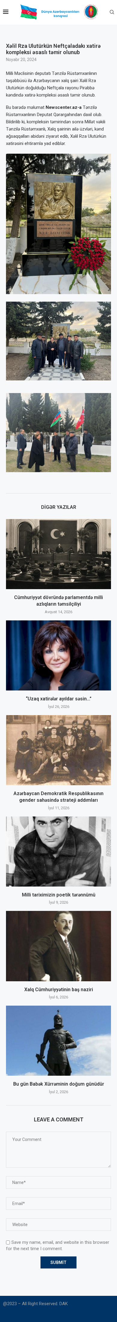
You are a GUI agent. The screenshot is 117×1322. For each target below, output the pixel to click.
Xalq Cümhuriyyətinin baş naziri (58, 989)
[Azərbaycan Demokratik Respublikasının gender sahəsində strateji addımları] (58, 750)
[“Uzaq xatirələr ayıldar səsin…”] (58, 655)
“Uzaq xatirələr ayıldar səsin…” (59, 699)
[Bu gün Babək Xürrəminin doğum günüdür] (58, 1041)
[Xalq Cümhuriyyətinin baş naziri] (58, 946)
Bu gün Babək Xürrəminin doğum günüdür (58, 1084)
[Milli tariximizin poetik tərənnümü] (58, 851)
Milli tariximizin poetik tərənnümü (58, 895)
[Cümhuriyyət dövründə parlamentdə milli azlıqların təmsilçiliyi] (58, 554)
